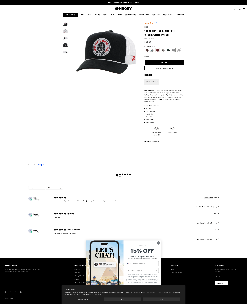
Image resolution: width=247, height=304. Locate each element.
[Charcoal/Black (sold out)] (178, 50)
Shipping (76, 279)
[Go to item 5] (65, 52)
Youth (105, 15)
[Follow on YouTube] (21, 292)
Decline (162, 299)
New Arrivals (70, 15)
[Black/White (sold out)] (173, 50)
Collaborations (130, 15)
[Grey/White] (152, 50)
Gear (112, 15)
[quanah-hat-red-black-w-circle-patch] (157, 50)
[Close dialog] (158, 243)
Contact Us (77, 269)
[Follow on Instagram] (16, 292)
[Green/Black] (168, 50)
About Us (173, 269)
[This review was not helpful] (216, 207)
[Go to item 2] (65, 31)
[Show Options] (157, 270)
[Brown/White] (146, 50)
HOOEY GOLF (156, 15)
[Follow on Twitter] (11, 292)
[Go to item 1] (65, 24)
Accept (122, 299)
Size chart (147, 56)
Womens (97, 15)
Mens (89, 15)
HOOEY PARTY (180, 15)
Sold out (164, 62)
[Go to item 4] (65, 45)
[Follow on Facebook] (6, 292)
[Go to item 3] (65, 38)
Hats (82, 15)
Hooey (146, 27)
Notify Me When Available (164, 68)
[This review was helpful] (213, 207)
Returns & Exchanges (80, 282)
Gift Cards (77, 273)
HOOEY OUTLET (167, 15)
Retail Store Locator (176, 273)
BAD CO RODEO (144, 15)
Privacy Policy (98, 294)
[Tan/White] (162, 50)
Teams (120, 15)
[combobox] (36, 187)
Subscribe (221, 283)
